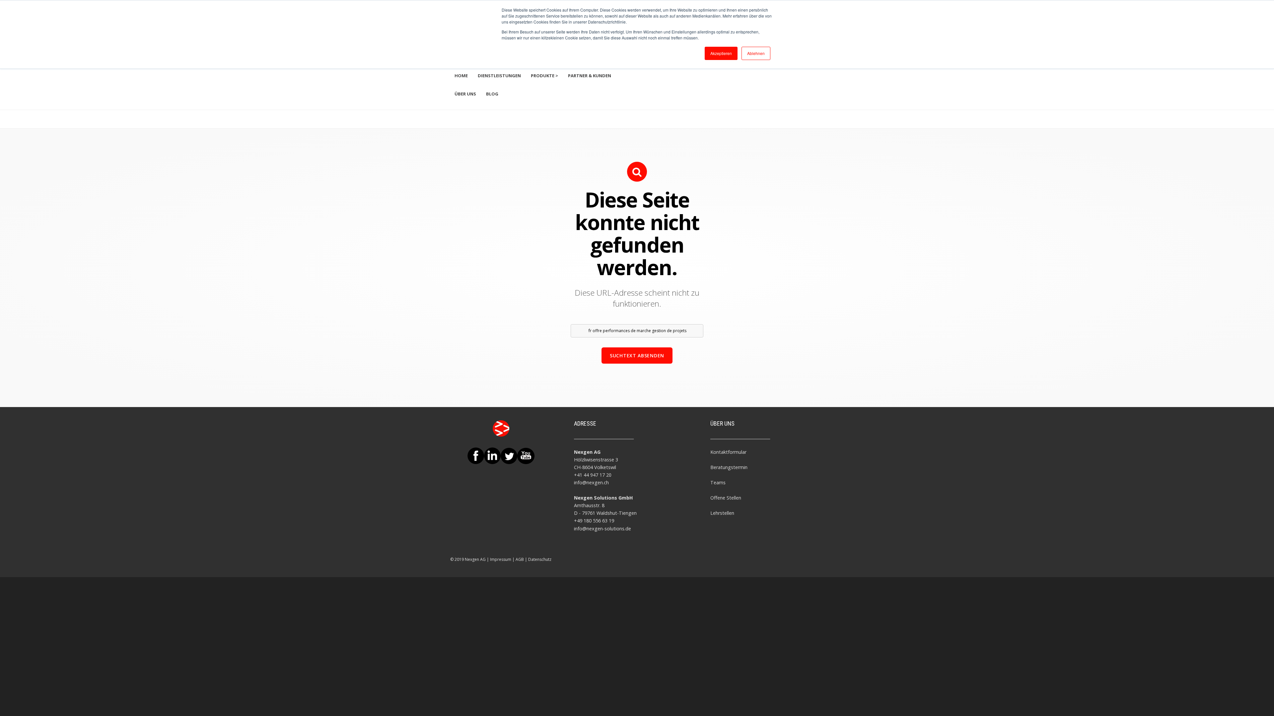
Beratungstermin (728, 467)
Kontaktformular (728, 452)
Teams (718, 482)
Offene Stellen (725, 498)
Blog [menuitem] (492, 94)
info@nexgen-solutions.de (602, 528)
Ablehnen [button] (756, 53)
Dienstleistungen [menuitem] (499, 76)
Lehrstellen (722, 513)
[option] (637, 114)
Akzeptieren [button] (721, 53)
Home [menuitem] (461, 76)
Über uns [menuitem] (465, 94)
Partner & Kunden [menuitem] (589, 76)
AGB (520, 559)
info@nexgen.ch (591, 482)
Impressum (500, 559)
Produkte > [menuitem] (544, 76)
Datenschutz (539, 559)
